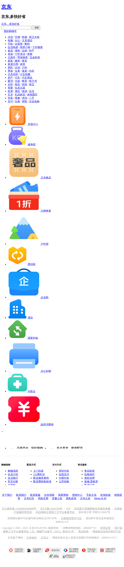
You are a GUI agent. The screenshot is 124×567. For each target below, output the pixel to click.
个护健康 (37, 47)
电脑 (10, 40)
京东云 (45, 537)
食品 (10, 50)
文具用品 (27, 40)
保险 (24, 101)
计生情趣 (25, 74)
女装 (17, 71)
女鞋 (10, 84)
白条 (17, 101)
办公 (17, 40)
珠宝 (31, 84)
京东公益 (85, 498)
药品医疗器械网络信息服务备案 (92, 508)
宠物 (29, 54)
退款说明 (89, 478)
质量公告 (57, 498)
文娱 (17, 81)
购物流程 (13, 470)
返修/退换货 (91, 481)
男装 (10, 71)
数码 (27, 43)
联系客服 (35, 495)
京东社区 (29, 498)
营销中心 (77, 495)
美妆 (10, 54)
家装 (10, 60)
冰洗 (10, 37)
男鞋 (10, 67)
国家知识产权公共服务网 (68, 556)
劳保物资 (22, 57)
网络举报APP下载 (89, 550)
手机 (10, 43)
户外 (24, 67)
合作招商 (49, 495)
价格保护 (89, 474)
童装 (24, 71)
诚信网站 (53, 550)
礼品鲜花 (20, 94)
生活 (31, 91)
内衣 (31, 71)
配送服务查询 (41, 478)
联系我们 (21, 495)
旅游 (24, 91)
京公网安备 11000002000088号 (19, 508)
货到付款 (64, 470)
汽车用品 (27, 77)
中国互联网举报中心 (71, 550)
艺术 (10, 94)
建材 (17, 60)
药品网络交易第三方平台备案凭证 (55, 512)
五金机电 (35, 57)
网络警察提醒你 (34, 550)
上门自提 (38, 470)
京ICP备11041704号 (51, 508)
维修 (17, 98)
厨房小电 (25, 47)
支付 (10, 101)
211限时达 (39, 474)
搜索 (36, 27)
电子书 (33, 81)
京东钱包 (31, 537)
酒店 (17, 91)
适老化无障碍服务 (54, 556)
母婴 (10, 87)
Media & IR (100, 498)
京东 (6, 7)
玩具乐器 (20, 87)
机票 (10, 91)
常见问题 (13, 481)
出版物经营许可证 (71, 518)
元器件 (12, 57)
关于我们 (7, 495)
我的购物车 (10, 31)
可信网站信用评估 (16, 550)
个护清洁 (20, 54)
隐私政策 (71, 498)
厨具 (22, 64)
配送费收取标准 (42, 481)
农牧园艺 (32, 94)
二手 (31, 98)
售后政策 (89, 470)
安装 (10, 98)
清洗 (24, 98)
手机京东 (91, 495)
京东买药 (13, 74)
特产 (31, 50)
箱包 (17, 84)
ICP (68, 508)
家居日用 (13, 64)
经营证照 (105, 528)
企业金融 (34, 101)
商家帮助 (63, 495)
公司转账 (64, 481)
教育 (24, 81)
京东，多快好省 (10, 24)
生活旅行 (13, 478)
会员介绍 (13, 474)
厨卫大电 (34, 37)
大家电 (12, 485)
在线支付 (64, 474)
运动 (17, 67)
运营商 (19, 43)
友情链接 (105, 495)
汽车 (17, 77)
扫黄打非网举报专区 (107, 550)
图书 (10, 81)
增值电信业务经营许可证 (107, 531)
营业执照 (83, 531)
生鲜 (24, 50)
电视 (24, 37)
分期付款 (64, 478)
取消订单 (89, 485)
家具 (24, 60)
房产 (10, 77)
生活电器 (13, 47)
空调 (17, 37)
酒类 (17, 50)
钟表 (24, 84)
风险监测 (43, 498)
